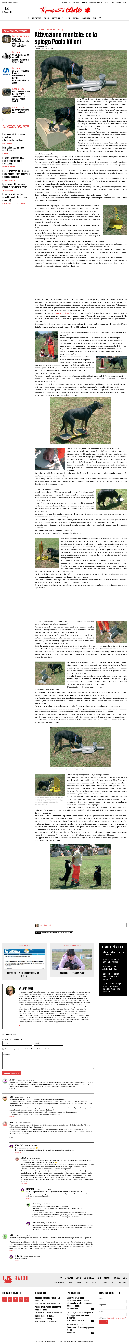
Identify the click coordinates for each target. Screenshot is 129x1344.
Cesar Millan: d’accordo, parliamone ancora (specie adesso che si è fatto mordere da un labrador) (79, 1301)
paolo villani (66, 933)
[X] (21, 1299)
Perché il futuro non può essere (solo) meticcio (110, 960)
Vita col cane (7, 190)
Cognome (102, 1305)
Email (101, 1311)
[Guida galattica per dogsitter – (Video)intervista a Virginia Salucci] (6, 55)
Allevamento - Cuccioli (21, 36)
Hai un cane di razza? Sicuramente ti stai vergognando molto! (80, 1327)
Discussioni (7, 143)
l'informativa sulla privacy (116, 1318)
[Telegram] (15, 1299)
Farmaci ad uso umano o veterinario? (13, 149)
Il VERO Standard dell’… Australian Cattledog (110, 967)
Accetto (113, 1318)
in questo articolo (61, 313)
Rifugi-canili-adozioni (42, 1303)
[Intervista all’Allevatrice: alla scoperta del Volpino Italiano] (6, 39)
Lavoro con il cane (19, 89)
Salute (5, 153)
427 (93, 1321)
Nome (102, 1298)
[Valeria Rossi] (12, 1006)
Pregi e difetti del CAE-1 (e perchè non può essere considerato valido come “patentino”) (111, 987)
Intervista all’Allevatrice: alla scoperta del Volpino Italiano (20, 42)
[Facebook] (19, 1025)
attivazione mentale (50, 933)
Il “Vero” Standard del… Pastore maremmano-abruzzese (13, 160)
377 (93, 1333)
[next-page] (7, 119)
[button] (100, 18)
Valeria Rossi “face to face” (72, 973)
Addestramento (73, 1309)
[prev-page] (3, 119)
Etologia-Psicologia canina (13, 203)
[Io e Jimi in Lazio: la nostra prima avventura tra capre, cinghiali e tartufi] (6, 92)
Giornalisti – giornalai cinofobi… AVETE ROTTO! (24, 974)
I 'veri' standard (8, 167)
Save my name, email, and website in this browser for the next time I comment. (30, 1049)
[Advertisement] (81, 284)
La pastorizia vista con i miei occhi (20, 111)
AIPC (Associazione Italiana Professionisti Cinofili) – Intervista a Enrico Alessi (20, 76)
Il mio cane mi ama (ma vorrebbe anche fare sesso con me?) (14, 197)
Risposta (12, 1091)
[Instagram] (10, 1299)
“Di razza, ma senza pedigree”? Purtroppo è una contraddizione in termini (80, 1315)
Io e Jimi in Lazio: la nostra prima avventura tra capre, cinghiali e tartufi (21, 96)
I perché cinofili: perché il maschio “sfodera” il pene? (14, 185)
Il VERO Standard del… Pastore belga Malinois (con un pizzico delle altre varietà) (16, 173)
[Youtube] (26, 1299)
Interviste (16, 52)
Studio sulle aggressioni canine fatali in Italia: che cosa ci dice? (111, 976)
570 (93, 1309)
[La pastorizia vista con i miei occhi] (6, 110)
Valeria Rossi (42, 46)
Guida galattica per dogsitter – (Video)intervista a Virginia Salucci (21, 58)
